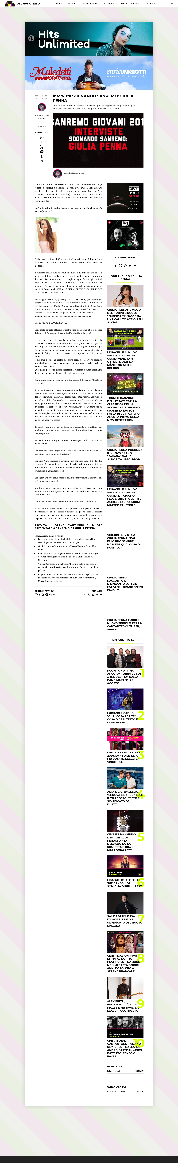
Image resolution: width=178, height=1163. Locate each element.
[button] (41, 156)
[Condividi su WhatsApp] (41, 137)
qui (49, 211)
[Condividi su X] (41, 147)
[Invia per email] (41, 161)
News (59, 4)
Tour (124, 4)
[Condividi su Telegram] (41, 151)
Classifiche (109, 4)
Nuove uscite (90, 4)
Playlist (150, 4)
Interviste (73, 4)
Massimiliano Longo (42, 117)
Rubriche (136, 4)
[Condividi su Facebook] (41, 142)
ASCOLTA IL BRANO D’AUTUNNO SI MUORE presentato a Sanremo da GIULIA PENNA (68, 527)
